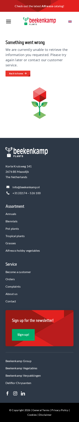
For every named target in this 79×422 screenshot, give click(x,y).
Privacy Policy (59, 410)
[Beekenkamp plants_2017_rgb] (39, 18)
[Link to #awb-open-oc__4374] (12, 22)
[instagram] (15, 393)
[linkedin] (23, 393)
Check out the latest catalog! (39, 6)
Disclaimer (45, 414)
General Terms (40, 410)
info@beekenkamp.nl (26, 187)
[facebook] (8, 393)
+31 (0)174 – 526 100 (26, 193)
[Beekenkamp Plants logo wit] (27, 148)
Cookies (32, 414)
